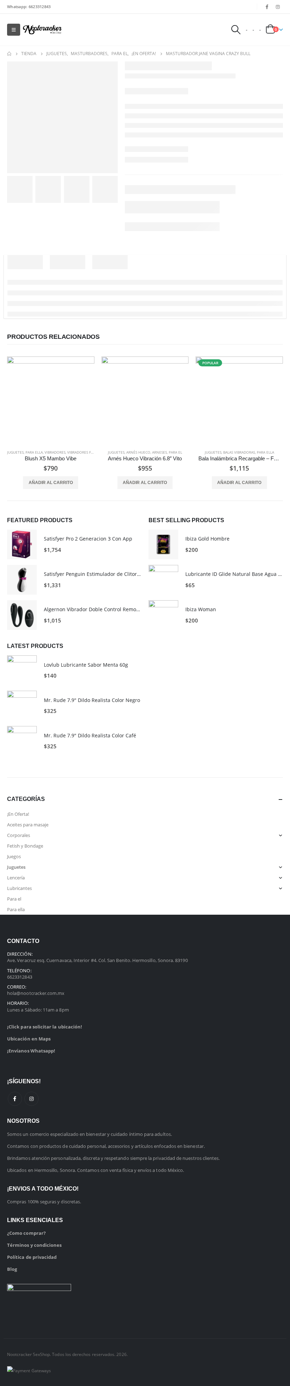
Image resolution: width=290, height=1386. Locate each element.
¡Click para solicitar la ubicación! (44, 1027)
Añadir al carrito (51, 482)
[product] (50, 400)
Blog (12, 1269)
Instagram (31, 1099)
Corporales (18, 835)
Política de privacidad (32, 1257)
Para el (175, 452)
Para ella (34, 452)
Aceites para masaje (27, 824)
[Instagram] (278, 6)
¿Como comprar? (26, 1233)
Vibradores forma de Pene (92, 452)
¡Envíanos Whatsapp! (31, 1051)
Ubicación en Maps (29, 1039)
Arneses (159, 452)
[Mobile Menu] (13, 30)
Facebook (15, 1099)
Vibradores (55, 452)
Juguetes (15, 452)
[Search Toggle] (235, 29)
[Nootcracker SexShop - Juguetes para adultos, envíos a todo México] (42, 30)
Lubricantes (19, 888)
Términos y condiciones (34, 1245)
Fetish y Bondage (25, 846)
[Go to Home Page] (9, 53)
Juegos (14, 856)
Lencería (16, 877)
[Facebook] (267, 6)
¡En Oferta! (18, 814)
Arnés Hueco (138, 452)
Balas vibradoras (239, 452)
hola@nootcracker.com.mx (36, 993)
